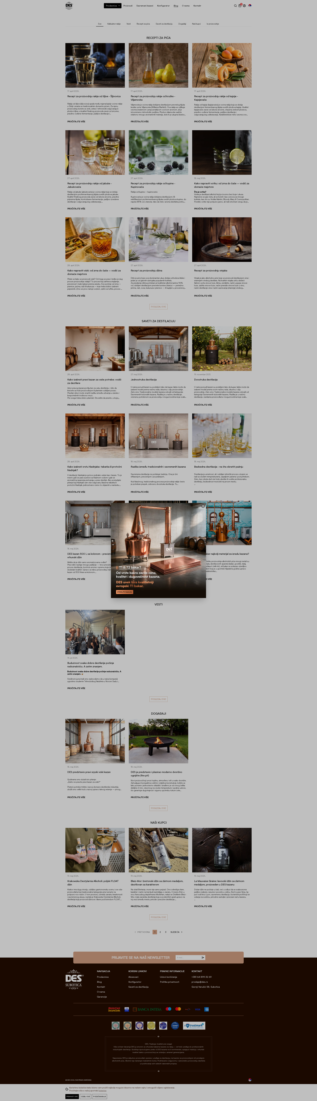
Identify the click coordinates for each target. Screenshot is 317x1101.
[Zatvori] (203, 506)
